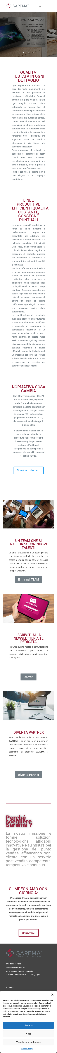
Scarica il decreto (28, 470)
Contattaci (28, 933)
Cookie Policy (27, 1049)
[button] (52, 994)
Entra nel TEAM (28, 579)
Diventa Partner (28, 775)
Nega (28, 1033)
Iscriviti (28, 677)
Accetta (29, 1025)
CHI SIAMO (10, 988)
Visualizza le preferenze (28, 1042)
